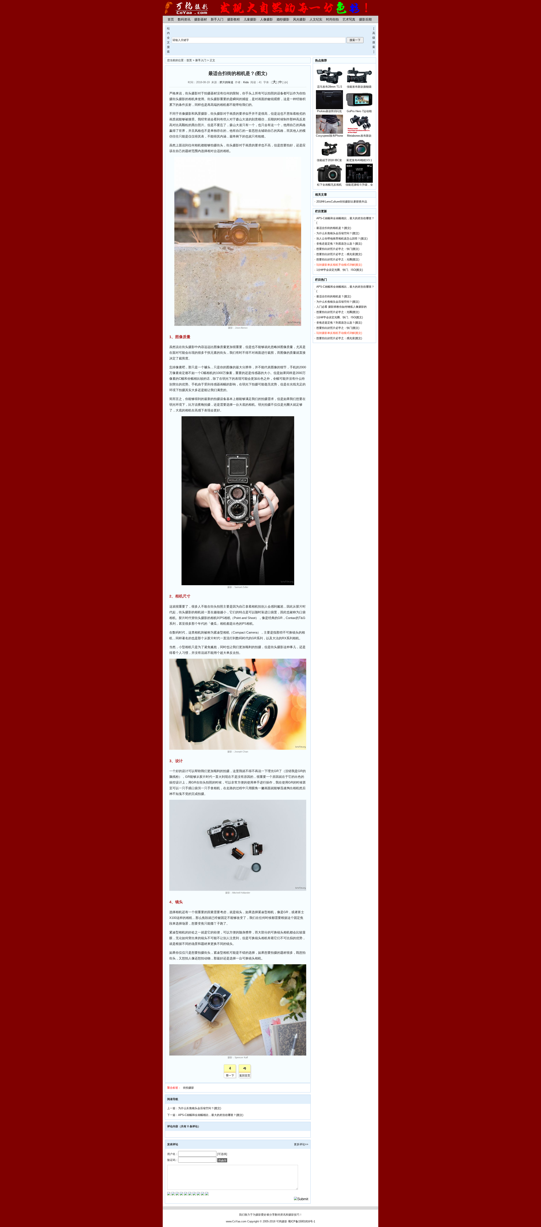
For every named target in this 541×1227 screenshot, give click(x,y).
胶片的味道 (226, 82)
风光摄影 (299, 19)
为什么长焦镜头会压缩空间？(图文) (199, 1108)
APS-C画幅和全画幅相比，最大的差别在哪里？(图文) (210, 1115)
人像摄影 (266, 19)
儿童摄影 (250, 19)
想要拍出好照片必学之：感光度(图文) (339, 254)
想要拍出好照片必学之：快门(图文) (337, 248)
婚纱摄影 (283, 19)
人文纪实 (316, 19)
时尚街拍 (332, 19)
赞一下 (230, 1075)
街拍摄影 (188, 1087)
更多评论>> (301, 1144)
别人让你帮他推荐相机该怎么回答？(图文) (341, 238)
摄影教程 (233, 19)
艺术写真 (349, 19)
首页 (171, 19)
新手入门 (217, 19)
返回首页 (244, 1075)
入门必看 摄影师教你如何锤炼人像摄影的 (341, 306)
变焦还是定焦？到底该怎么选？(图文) (339, 243)
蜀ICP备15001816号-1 (301, 1221)
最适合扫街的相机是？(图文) (333, 228)
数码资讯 (184, 19)
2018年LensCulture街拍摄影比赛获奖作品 (341, 201)
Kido (246, 82)
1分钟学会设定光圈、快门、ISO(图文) (339, 269)
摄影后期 (365, 19)
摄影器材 (200, 19)
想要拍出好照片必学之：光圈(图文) (337, 259)
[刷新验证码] (222, 1160)
